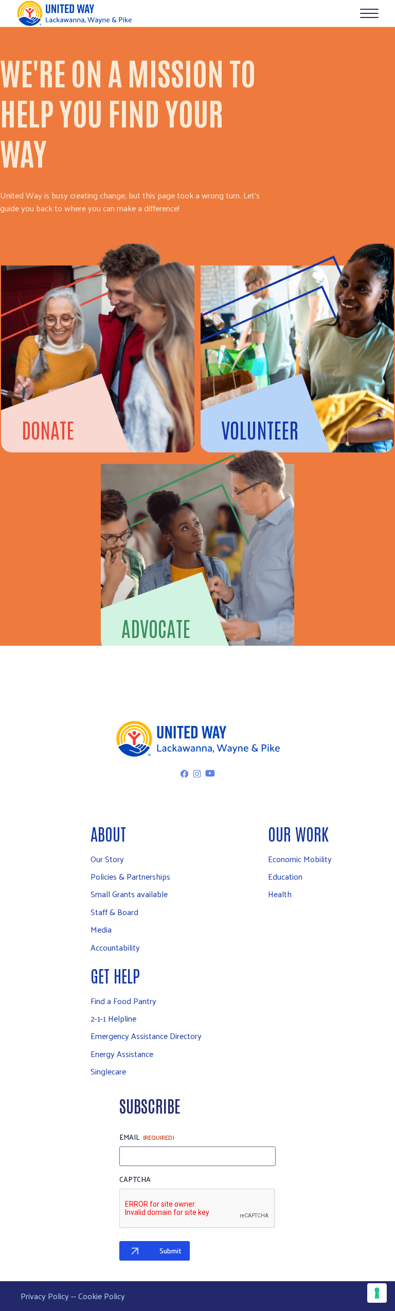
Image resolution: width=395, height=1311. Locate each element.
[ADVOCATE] (197, 501)
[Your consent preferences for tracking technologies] (377, 1293)
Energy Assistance (122, 1053)
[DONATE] (97, 303)
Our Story (107, 858)
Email (146, 1137)
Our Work (298, 833)
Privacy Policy (45, 1295)
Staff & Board (114, 911)
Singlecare (108, 1071)
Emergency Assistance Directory (146, 1035)
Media (101, 929)
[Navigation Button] (369, 13)
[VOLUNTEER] (297, 303)
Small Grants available (129, 893)
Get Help (115, 975)
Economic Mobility (300, 858)
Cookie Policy (101, 1295)
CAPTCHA (135, 1179)
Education (285, 876)
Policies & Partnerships (130, 876)
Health (280, 893)
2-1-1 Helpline (113, 1018)
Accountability (115, 947)
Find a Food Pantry (123, 1000)
